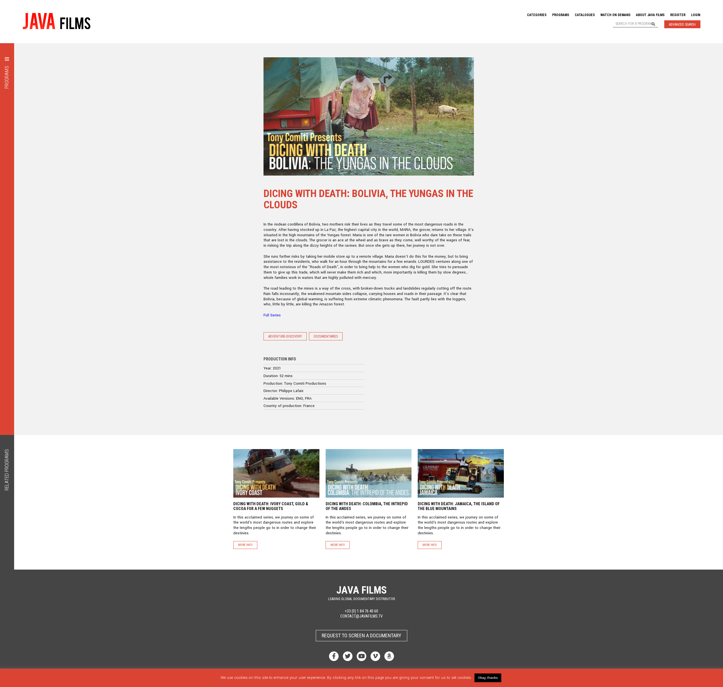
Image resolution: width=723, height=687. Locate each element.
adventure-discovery (285, 336)
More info (245, 545)
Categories (536, 15)
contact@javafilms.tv (361, 616)
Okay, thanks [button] (488, 677)
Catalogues (585, 15)
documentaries (326, 336)
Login (695, 15)
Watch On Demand (615, 15)
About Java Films (650, 15)
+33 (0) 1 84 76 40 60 (361, 611)
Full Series (272, 315)
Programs (560, 15)
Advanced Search (682, 25)
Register (677, 15)
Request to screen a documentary (361, 635)
